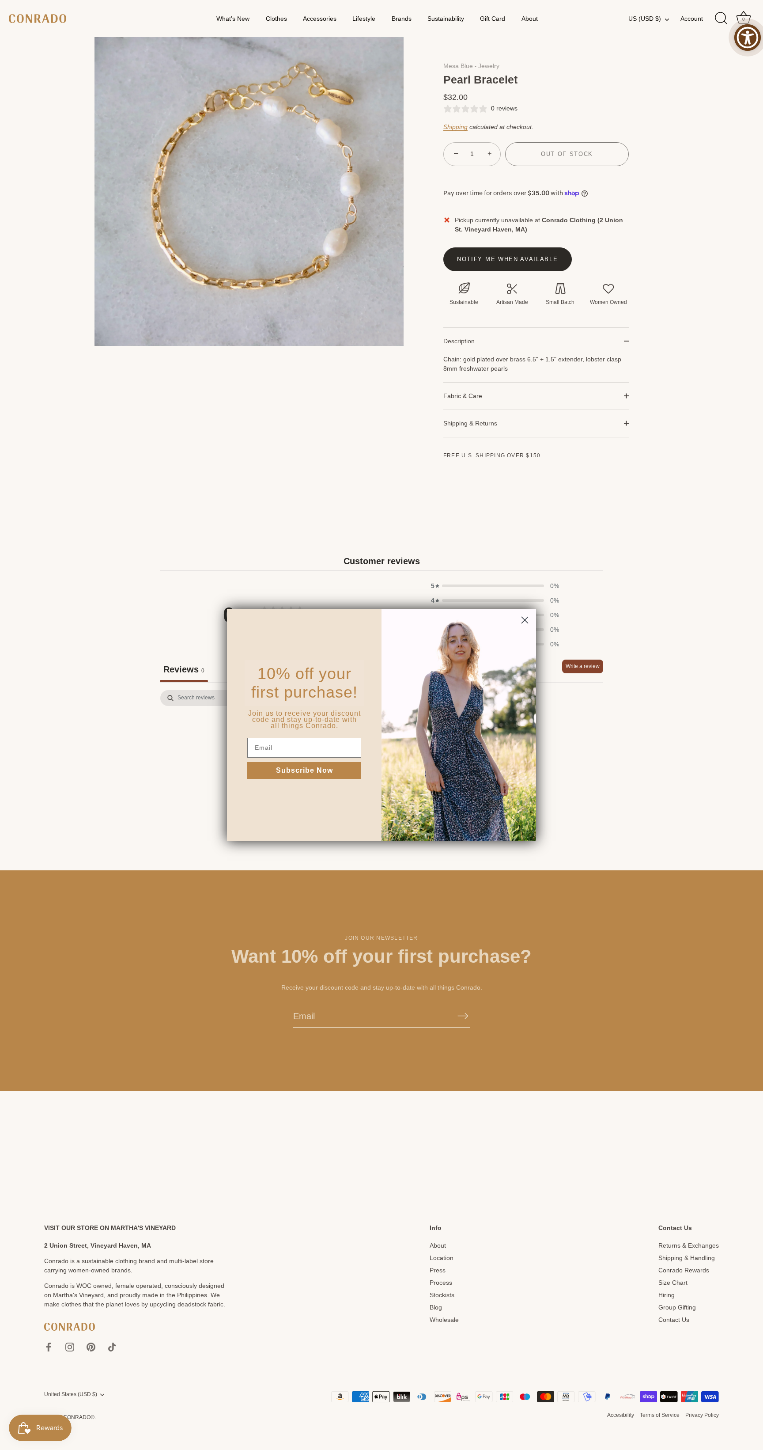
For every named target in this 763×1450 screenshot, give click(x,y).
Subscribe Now (304, 770)
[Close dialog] (525, 620)
